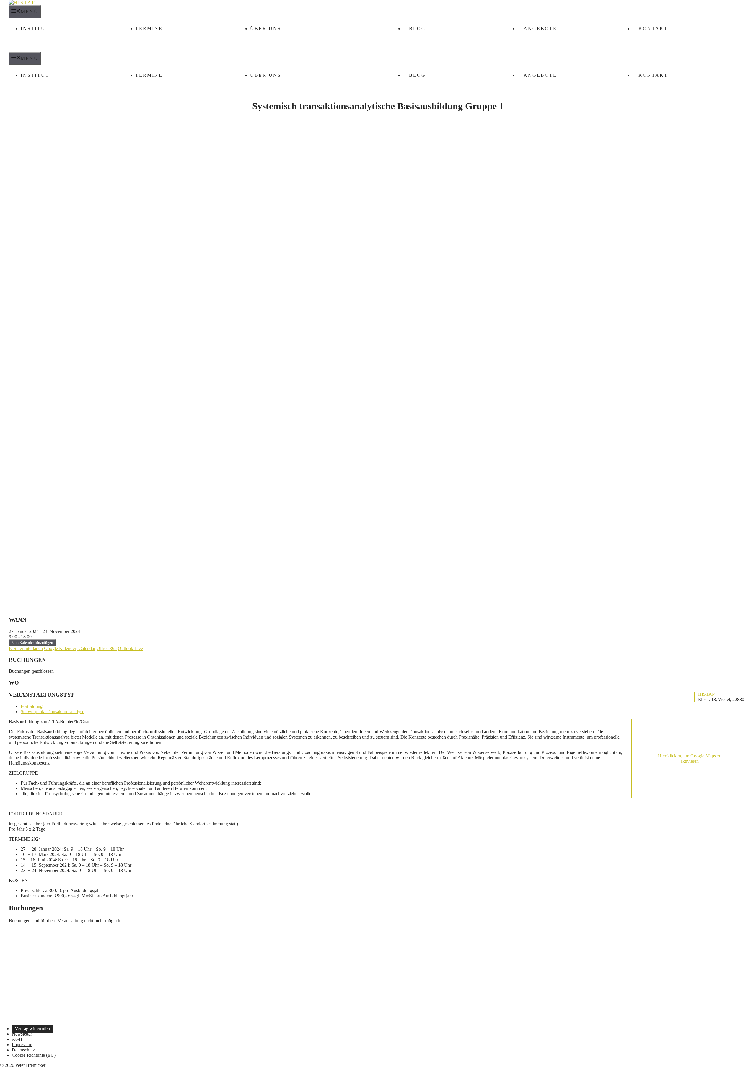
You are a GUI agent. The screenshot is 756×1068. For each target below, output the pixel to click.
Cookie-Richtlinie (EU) (34, 1055)
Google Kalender (60, 648)
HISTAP (706, 694)
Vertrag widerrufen (32, 1028)
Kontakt (653, 28)
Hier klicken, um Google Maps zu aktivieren (689, 758)
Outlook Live (130, 648)
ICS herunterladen (26, 648)
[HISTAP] (22, 2)
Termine (149, 28)
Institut (35, 28)
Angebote (540, 28)
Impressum (22, 1044)
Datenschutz (23, 1049)
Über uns (265, 28)
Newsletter (22, 1033)
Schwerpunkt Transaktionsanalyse (52, 711)
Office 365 (107, 648)
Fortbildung (32, 706)
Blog (417, 28)
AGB (17, 1039)
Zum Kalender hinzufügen (32, 642)
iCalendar (86, 648)
